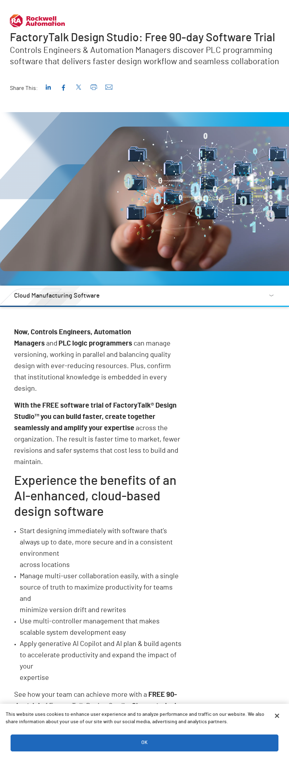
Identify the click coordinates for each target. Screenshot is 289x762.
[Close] (277, 715)
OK (144, 742)
